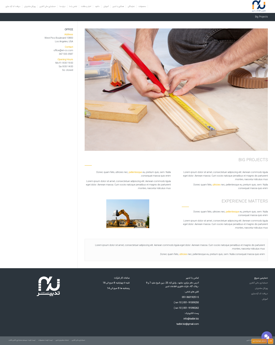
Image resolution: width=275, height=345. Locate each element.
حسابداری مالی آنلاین (258, 283)
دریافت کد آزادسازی (259, 293)
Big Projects (261, 17)
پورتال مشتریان (261, 288)
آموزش (265, 299)
